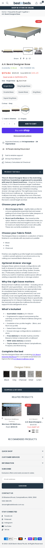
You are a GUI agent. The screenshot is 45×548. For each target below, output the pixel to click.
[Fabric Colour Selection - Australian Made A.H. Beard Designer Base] (38, 51)
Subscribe (23, 486)
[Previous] (2, 418)
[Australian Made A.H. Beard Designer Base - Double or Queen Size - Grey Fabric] (28, 51)
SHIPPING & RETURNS (13, 390)
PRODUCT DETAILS (12, 172)
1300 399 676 (7, 501)
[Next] (43, 418)
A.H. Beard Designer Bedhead (33, 422)
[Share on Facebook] (21, 58)
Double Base (9, 92)
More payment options (22, 136)
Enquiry (23, 119)
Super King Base (10, 98)
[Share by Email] (30, 58)
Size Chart (22, 81)
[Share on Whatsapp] (27, 58)
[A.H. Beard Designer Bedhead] (33, 409)
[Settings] (36, 3)
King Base (37, 92)
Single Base (8, 86)
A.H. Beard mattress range (23, 359)
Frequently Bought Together (18, 12)
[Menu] (3, 3)
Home (4, 12)
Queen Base (23, 92)
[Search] (7, 3)
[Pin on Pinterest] (24, 58)
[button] (41, 3)
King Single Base (24, 86)
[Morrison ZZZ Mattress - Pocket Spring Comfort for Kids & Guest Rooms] (11, 409)
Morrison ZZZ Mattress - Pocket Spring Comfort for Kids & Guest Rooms (11, 424)
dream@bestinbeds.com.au (13, 504)
